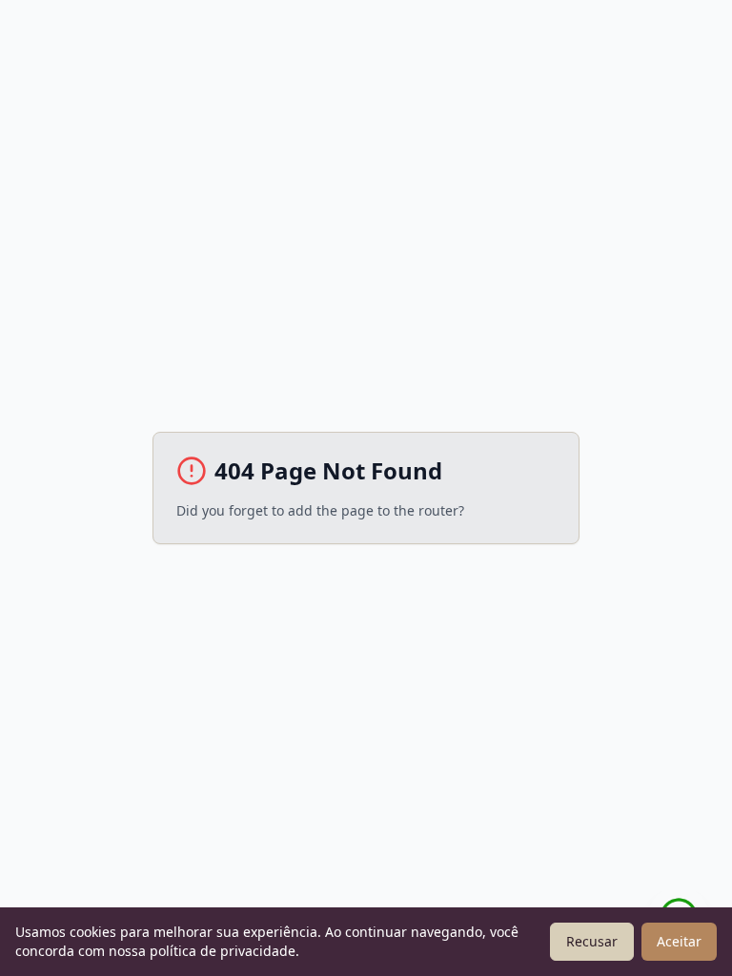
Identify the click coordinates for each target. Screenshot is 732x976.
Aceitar (679, 941)
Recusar (592, 941)
